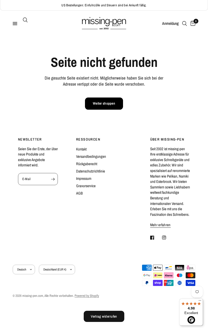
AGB (79, 193)
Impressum (83, 178)
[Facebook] (155, 237)
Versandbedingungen (91, 156)
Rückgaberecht (86, 163)
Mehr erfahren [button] (160, 225)
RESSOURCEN (88, 139)
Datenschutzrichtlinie (90, 171)
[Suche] (24, 20)
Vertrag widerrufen (104, 316)
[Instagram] (167, 237)
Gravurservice (86, 185)
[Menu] (200, 302)
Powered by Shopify (87, 296)
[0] (192, 23)
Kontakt (81, 149)
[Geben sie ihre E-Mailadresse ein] (53, 179)
